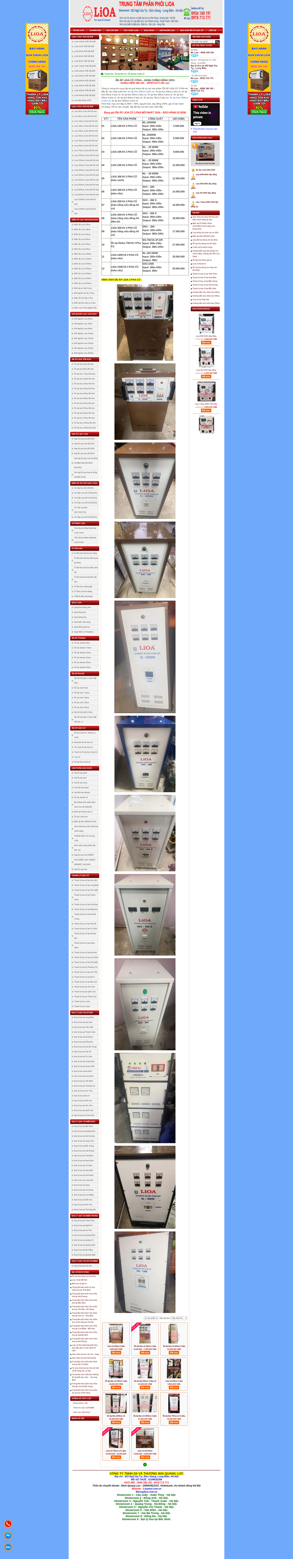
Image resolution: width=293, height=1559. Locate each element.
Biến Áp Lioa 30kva (82, 239)
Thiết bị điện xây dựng (83, 596)
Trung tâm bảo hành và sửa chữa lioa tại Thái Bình (83, 1288)
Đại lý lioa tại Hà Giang (83, 1190)
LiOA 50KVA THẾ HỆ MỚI (84, 95)
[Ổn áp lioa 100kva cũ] (116, 1403)
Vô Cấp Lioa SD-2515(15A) (85, 498)
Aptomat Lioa (78, 523)
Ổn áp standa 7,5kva (82, 648)
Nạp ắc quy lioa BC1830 (84, 439)
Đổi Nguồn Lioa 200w (83, 319)
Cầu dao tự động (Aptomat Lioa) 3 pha (85, 540)
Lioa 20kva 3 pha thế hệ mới (86, 131)
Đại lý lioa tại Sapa (82, 1185)
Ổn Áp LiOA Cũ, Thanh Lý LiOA (84, 735)
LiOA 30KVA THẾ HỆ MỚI (84, 91)
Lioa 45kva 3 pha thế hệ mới (86, 141)
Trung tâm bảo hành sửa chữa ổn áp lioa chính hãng (84, 1391)
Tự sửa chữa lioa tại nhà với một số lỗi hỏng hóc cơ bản (85, 1369)
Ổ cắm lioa (77, 548)
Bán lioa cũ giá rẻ (79, 1284)
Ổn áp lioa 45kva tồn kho (84, 403)
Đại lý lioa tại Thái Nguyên (85, 1209)
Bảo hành (149, 30)
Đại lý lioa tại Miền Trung (85, 1216)
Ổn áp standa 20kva (82, 662)
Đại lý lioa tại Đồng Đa (83, 1042)
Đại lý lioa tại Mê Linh (83, 1101)
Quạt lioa (77, 603)
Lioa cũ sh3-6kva (145, 1451)
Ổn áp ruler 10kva (81, 698)
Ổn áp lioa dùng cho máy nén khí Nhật (205, 268)
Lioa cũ (77, 757)
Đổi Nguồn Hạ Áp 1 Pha (84, 293)
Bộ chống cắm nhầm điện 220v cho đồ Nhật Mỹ (84, 804)
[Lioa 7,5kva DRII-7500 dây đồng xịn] (206, 366)
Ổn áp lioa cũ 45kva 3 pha (116, 1381)
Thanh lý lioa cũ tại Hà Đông (86, 904)
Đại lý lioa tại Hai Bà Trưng (85, 1047)
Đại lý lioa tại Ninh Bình (84, 1175)
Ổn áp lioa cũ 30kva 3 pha (174, 1346)
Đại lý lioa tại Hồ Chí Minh (85, 1261)
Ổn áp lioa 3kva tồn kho (84, 364)
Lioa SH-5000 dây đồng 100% (206, 344)
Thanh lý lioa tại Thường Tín (86, 967)
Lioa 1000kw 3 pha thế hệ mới (85, 201)
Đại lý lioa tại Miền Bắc (83, 1122)
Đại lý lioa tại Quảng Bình (84, 1235)
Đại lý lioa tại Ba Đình (83, 1071)
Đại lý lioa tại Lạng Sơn (84, 1180)
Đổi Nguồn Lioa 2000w (83, 348)
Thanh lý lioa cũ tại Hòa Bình (204, 277)
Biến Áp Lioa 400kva (82, 278)
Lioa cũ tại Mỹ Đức (79, 1280)
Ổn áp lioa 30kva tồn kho (84, 398)
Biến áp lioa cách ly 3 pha (85, 303)
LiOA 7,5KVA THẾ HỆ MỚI (85, 66)
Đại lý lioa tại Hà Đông (83, 1037)
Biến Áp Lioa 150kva (82, 259)
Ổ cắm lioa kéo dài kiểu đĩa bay (85, 579)
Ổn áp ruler (78, 674)
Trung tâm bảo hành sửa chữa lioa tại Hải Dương (84, 1295)
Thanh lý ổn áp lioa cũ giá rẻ (86, 752)
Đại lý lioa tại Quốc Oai (83, 1110)
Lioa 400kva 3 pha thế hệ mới (86, 180)
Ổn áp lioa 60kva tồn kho (84, 413)
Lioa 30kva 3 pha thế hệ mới (86, 136)
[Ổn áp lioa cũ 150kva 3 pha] (145, 1403)
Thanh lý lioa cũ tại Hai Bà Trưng (85, 916)
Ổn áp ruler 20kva (81, 707)
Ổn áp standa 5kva (82, 643)
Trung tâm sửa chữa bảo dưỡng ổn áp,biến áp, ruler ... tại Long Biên (85, 1377)
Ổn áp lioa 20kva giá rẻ (202, 260)
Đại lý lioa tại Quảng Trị (84, 1240)
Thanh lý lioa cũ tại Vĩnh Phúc (205, 274)
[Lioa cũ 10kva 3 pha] (116, 1333)
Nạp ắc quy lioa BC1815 (84, 444)
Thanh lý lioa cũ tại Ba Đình (85, 952)
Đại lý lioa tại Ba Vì (82, 1096)
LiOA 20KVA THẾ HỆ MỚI (84, 81)
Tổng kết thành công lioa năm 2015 (205, 130)
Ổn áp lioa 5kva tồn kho (84, 369)
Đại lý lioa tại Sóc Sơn (83, 1105)
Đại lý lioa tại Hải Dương (84, 1136)
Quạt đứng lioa (80, 617)
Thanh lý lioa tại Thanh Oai (85, 997)
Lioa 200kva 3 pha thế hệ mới (86, 165)
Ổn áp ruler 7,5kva (81, 693)
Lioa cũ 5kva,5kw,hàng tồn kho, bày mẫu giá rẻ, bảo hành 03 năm (85, 1348)
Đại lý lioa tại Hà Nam (83, 1165)
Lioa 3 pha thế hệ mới (82, 107)
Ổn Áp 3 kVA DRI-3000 (204, 170)
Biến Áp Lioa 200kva (82, 264)
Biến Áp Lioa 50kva (82, 244)
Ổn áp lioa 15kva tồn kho (84, 384)
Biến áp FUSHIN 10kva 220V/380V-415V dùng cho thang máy (204, 226)
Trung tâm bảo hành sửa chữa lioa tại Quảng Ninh (84, 1333)
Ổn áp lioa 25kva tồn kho (84, 393)
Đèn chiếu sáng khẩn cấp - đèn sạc (85, 847)
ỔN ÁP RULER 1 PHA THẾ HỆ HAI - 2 (85, 719)
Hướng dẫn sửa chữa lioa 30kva (206, 296)
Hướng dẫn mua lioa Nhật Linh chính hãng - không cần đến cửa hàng (206, 253)
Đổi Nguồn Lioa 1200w (83, 338)
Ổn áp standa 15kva (82, 657)
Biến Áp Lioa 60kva (82, 249)
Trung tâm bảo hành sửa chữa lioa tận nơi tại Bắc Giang (84, 1385)
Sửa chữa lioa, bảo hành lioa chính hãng (86, 828)
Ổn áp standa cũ (81, 797)
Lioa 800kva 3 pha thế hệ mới (86, 195)
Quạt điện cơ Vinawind (83, 632)
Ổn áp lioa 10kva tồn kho (84, 379)
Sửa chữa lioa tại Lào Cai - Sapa (85, 1354)
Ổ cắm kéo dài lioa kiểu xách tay (86, 570)
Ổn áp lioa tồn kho (81, 359)
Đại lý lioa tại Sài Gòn (83, 1266)
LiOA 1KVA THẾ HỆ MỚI (84, 46)
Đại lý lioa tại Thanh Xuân (85, 1032)
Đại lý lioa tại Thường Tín (84, 1086)
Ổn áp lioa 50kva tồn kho (84, 408)
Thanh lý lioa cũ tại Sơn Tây (85, 972)
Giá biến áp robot (81, 788)
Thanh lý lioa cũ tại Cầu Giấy (86, 890)
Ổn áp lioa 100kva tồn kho (85, 423)
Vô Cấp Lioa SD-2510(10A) (85, 493)
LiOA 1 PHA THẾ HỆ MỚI (82, 37)
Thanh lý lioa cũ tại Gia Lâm (85, 880)
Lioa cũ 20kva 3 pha (174, 1381)
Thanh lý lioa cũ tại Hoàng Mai (85, 935)
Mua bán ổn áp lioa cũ (191, 30)
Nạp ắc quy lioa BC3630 (84, 449)
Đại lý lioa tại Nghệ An (83, 1225)
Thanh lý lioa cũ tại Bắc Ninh (204, 288)
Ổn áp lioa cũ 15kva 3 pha (145, 1346)
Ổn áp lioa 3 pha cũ (82, 762)
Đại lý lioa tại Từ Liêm (83, 1056)
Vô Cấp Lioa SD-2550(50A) (85, 517)
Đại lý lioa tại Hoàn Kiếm (84, 1066)
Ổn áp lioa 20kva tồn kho (84, 389)
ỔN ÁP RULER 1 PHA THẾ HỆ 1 (85, 680)
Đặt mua (116, 1352)
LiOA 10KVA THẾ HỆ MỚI (84, 71)
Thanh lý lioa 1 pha (82, 1001)
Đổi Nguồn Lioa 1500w (83, 343)
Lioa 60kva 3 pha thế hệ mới (86, 146)
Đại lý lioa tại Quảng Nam (84, 1245)
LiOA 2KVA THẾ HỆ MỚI (84, 51)
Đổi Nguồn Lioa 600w (83, 329)
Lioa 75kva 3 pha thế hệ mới (86, 150)
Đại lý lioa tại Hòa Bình (83, 1170)
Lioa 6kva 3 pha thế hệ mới (85, 116)
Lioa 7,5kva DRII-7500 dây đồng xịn (206, 378)
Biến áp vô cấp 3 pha (83, 288)
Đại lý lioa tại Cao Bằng (84, 1195)
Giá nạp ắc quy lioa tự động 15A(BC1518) (85, 474)
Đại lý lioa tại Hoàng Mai (84, 1061)
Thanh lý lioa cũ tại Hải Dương (205, 285)
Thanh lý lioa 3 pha (82, 1006)
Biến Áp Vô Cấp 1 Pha (83, 298)
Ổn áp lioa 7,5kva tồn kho (84, 374)
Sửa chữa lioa (131, 30)
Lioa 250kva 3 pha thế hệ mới (86, 170)
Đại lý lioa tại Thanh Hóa (84, 1221)
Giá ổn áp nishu (80, 783)
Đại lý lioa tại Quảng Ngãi (84, 1255)
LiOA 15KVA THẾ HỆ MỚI (84, 76)
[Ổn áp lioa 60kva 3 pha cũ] (145, 1368)
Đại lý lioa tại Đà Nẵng (83, 1250)
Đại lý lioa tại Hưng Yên (84, 1141)
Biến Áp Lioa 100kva (82, 254)
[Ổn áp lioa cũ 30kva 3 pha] (174, 1333)
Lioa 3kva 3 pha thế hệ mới (85, 111)
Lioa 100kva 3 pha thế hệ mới (86, 155)
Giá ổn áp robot (80, 773)
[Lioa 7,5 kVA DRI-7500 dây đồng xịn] (206, 400)
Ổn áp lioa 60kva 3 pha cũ (145, 1381)
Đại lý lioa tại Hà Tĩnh (83, 1230)
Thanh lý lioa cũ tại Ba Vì (84, 977)
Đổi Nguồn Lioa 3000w (83, 353)
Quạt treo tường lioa (82, 607)
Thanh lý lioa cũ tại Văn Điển (86, 962)
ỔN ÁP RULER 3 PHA (83, 712)
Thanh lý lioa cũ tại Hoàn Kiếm (84, 945)
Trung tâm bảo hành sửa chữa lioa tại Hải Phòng (84, 1340)
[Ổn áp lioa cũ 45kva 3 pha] (116, 1368)
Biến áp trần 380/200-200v (85, 822)
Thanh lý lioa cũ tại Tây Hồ (85, 924)
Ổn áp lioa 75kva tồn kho (84, 418)
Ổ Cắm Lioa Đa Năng (83, 591)
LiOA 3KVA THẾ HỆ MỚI (84, 56)
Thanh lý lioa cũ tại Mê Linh (85, 982)
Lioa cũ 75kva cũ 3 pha (116, 1451)
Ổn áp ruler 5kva (81, 688)
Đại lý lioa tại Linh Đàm (83, 1076)
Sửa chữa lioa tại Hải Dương (84, 1358)
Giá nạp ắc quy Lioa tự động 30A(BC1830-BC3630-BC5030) (86, 463)
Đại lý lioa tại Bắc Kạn (83, 1200)
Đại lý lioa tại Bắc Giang (84, 1146)
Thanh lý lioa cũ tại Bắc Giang (205, 281)
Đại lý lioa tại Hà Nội (82, 1013)
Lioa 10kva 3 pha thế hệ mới (86, 121)
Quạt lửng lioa (80, 612)
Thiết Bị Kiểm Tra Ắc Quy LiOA (84, 838)
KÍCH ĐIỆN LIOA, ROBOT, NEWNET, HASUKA (85, 862)
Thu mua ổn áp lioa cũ (83, 747)
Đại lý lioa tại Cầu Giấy (83, 1027)
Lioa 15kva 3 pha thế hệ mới (86, 126)
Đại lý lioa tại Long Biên (84, 1017)
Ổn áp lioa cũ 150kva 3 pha (145, 1416)
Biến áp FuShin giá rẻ (83, 812)
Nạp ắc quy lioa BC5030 (84, 453)
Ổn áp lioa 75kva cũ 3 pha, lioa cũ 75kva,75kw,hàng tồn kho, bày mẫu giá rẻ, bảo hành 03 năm (174, 1416)
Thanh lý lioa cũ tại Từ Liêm (85, 929)
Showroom (95, 30)
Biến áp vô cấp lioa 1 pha (84, 483)
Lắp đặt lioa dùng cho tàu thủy (205, 240)
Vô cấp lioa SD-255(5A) (84, 488)
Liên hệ (212, 30)
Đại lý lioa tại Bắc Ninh (83, 1126)
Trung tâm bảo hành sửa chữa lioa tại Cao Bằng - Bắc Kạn (84, 1327)
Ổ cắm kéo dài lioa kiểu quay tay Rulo (86, 560)
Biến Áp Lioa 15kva (82, 229)
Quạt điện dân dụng (82, 622)
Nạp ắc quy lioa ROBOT (84, 855)
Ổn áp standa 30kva (82, 667)
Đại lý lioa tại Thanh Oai (84, 1115)
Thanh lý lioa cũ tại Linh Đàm (86, 957)
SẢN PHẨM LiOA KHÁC (82, 768)
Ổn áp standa (79, 638)
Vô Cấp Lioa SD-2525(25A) (85, 503)
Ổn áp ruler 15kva (81, 702)
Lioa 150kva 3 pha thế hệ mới (86, 160)
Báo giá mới (112, 30)
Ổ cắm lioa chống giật (83, 587)
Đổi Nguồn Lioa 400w (83, 324)
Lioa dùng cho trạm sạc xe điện (206, 232)
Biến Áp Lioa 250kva (82, 269)
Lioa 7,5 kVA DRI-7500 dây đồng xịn (206, 412)
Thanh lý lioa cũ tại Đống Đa (86, 909)
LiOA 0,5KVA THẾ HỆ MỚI (85, 42)
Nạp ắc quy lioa (80, 434)
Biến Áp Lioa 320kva (82, 273)
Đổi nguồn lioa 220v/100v (84, 314)
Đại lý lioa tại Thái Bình (83, 1156)
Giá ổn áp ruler (80, 778)
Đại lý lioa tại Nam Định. (84, 1161)
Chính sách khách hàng (202, 247)
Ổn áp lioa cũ (78, 728)
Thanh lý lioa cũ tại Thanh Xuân (85, 897)
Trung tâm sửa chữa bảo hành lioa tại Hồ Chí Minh (84, 1363)
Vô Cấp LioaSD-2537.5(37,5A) (81, 510)
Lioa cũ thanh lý (199, 264)
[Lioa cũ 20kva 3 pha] (174, 1368)
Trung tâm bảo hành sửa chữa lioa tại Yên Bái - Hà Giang (84, 1307)
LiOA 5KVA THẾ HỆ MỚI (84, 61)
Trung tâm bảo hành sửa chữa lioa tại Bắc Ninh (84, 1301)
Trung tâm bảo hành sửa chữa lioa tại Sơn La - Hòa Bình (84, 1314)
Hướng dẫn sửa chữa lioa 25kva (206, 303)
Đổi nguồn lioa (167, 30)
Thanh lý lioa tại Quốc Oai (85, 992)
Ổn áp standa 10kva (82, 653)
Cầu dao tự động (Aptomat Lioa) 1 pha (85, 530)
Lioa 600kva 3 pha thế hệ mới (86, 190)
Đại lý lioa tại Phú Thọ (83, 1205)
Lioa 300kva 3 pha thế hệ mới (86, 175)
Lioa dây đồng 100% (82, 100)
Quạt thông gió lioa (82, 627)
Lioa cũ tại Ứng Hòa (201, 299)
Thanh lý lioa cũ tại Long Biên (86, 885)
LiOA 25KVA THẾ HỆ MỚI (84, 86)
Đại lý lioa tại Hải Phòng (84, 1151)
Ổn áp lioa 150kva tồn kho (85, 428)
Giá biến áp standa (82, 792)
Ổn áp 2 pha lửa (81, 817)
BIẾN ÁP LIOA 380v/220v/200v (85, 220)
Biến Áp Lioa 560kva (82, 283)
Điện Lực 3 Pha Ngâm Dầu (85, 308)
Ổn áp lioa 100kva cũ (116, 1416)
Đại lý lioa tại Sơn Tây (83, 1091)
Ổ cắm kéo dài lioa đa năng (85, 553)
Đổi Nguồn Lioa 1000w (83, 333)
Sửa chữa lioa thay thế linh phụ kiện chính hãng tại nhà (206, 218)
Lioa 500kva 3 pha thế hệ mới (86, 185)
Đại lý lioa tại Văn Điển (83, 1081)
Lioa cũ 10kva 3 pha (116, 1346)
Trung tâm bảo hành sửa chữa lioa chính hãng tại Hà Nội (84, 1320)
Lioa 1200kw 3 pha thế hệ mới (85, 211)
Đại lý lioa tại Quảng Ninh (84, 1131)
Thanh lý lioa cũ (80, 876)
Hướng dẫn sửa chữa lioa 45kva (206, 292)
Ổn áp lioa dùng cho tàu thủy (84, 1276)
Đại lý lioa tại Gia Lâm (83, 1022)
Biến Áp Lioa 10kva (82, 225)
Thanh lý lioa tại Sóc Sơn (84, 987)
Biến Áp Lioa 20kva (82, 234)
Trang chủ (78, 30)
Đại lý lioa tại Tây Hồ (82, 1052)
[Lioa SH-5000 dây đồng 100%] (206, 332)
